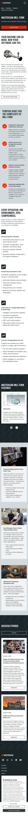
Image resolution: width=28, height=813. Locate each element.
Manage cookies (13, 803)
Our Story (3, 765)
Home (2, 8)
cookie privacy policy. (15, 801)
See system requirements (10, 96)
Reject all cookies (14, 806)
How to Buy (4, 770)
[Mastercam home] (6, 2)
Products (15, 8)
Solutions (8, 8)
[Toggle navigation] (25, 3)
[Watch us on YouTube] (20, 760)
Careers (3, 773)
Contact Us (4, 768)
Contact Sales (14, 27)
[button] (16, 427)
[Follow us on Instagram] (7, 760)
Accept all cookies (14, 810)
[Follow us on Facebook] (3, 760)
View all (14, 633)
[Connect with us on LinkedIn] (16, 760)
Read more (18, 687)
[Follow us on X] (12, 760)
